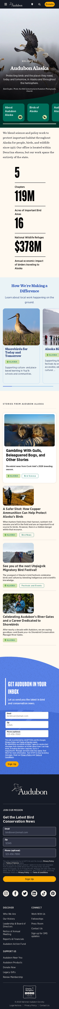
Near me (32, 4)
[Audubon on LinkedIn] (34, 893)
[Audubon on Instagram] (6, 893)
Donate (50, 4)
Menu (5, 4)
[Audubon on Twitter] (25, 893)
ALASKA (13, 362)
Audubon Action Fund (14, 944)
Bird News (27, 535)
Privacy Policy (26, 755)
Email (9, 713)
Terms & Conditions (40, 872)
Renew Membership (13, 977)
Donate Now (9, 967)
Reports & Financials (13, 939)
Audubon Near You (12, 957)
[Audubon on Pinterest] (53, 893)
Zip (8, 723)
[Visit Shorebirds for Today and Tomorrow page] (21, 346)
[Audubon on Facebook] (15, 893)
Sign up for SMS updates (39, 935)
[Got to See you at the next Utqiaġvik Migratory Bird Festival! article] (29, 567)
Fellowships (37, 918)
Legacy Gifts (9, 972)
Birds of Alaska (34, 109)
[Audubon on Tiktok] (44, 893)
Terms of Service (26, 742)
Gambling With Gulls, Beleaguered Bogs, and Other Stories (29, 448)
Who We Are (9, 914)
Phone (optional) (13, 732)
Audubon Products (12, 962)
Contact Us (37, 928)
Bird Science (30, 476)
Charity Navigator (29, 990)
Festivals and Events (32, 586)
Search (39, 4)
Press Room (37, 923)
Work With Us (38, 914)
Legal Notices (15, 1005)
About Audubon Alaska (10, 111)
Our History (9, 918)
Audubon (16, 4)
